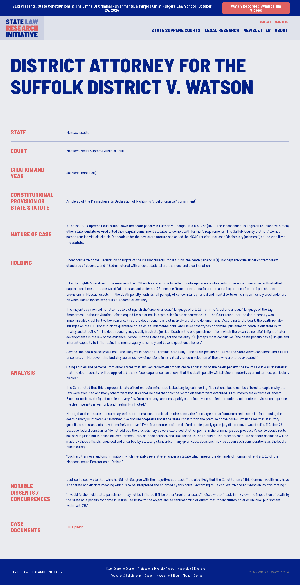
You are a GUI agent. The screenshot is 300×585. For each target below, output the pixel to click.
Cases (149, 575)
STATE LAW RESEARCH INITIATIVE (38, 571)
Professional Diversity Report (156, 568)
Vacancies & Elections (192, 568)
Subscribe (281, 22)
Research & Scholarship (125, 575)
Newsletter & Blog (168, 575)
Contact (265, 22)
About (281, 30)
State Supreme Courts (120, 568)
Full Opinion (74, 526)
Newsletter (257, 30)
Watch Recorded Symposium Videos (256, 8)
